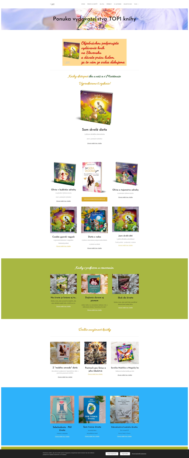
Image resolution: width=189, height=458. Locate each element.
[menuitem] (83, 4)
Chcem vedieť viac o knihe (94, 143)
